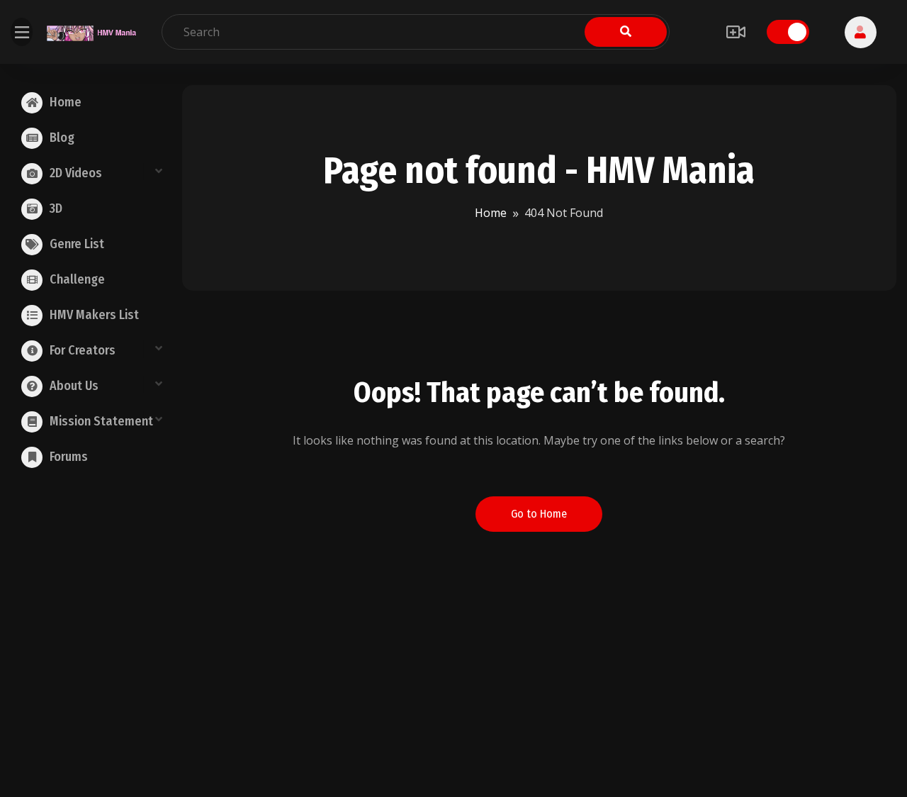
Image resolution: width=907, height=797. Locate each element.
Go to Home (539, 513)
